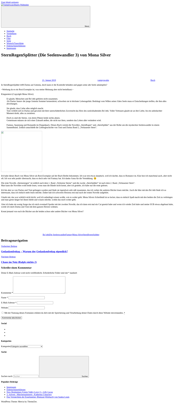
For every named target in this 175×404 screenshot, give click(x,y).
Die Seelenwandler (57, 234)
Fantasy (69, 234)
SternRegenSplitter (91, 234)
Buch (9, 36)
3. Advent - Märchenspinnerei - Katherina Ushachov (29, 394)
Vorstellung (11, 33)
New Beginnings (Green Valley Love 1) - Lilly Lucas (30, 392)
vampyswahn (103, 80)
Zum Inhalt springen (10, 2)
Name (4, 297)
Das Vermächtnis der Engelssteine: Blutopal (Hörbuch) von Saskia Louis (38, 397)
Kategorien (6, 346)
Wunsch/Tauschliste (15, 43)
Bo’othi (46, 234)
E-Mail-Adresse (8, 302)
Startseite (10, 31)
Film (9, 38)
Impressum (11, 48)
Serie (9, 41)
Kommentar (7, 293)
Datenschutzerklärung (16, 46)
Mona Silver (77, 234)
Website (4, 308)
